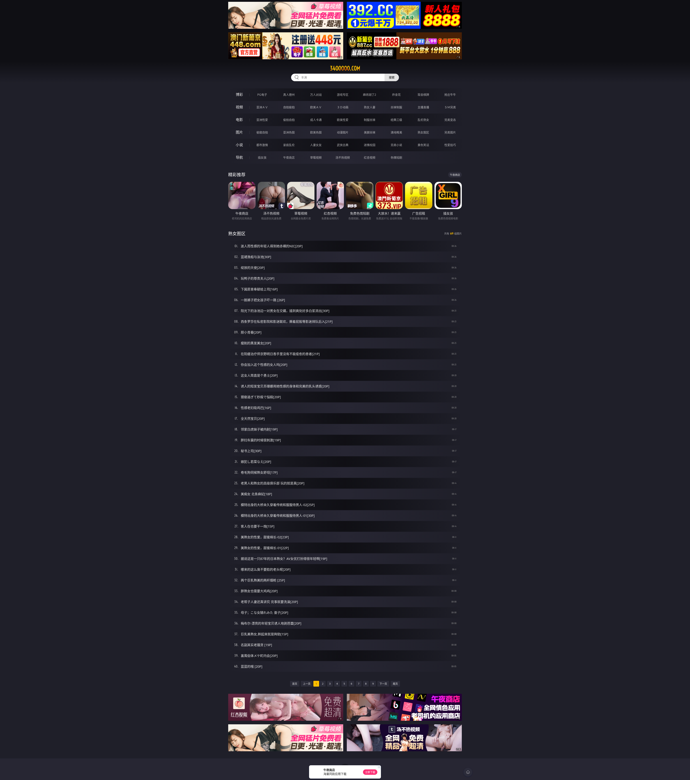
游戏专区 (342, 95)
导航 (239, 157)
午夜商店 (289, 158)
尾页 (395, 683)
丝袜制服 (396, 107)
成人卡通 (316, 120)
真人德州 (289, 95)
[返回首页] (468, 772)
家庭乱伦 (289, 145)
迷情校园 (369, 145)
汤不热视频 (342, 158)
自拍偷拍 (289, 107)
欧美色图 (316, 132)
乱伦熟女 (423, 120)
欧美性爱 (342, 120)
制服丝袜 (369, 120)
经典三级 (396, 120)
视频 (239, 107)
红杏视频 (369, 158)
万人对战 (316, 95)
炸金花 (396, 95)
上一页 (306, 683)
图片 (239, 132)
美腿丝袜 (369, 132)
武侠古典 (342, 145)
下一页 (383, 683)
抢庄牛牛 (450, 95)
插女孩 (262, 158)
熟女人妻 (369, 107)
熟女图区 (423, 132)
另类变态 (450, 120)
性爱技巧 (450, 145)
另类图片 (450, 132)
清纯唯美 (396, 132)
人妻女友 (316, 145)
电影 (239, 119)
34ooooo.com (345, 68)
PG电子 (262, 95)
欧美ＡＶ (316, 107)
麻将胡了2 (369, 95)
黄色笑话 (423, 145)
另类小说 (396, 145)
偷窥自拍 (262, 132)
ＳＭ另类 (450, 107)
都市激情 (262, 145)
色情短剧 (396, 158)
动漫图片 (342, 132)
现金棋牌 (423, 95)
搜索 (392, 77)
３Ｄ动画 (342, 107)
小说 (239, 144)
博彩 (239, 94)
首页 (294, 683)
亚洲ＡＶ (262, 107)
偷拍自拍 (289, 120)
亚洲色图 (289, 132)
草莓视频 (316, 158)
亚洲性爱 (262, 120)
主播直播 (423, 107)
